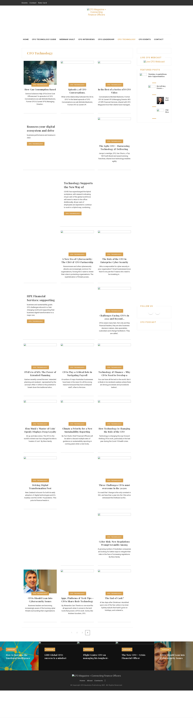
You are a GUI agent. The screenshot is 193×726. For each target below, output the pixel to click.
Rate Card (42, 3)
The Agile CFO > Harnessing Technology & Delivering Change (114, 149)
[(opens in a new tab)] (40, 73)
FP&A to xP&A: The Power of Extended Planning (40, 374)
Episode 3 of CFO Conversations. (77, 91)
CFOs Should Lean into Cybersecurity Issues (40, 600)
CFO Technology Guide (44, 39)
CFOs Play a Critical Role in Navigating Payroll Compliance (77, 375)
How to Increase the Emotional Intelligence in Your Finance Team (18, 658)
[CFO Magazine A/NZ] (96, 13)
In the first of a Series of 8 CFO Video (114, 91)
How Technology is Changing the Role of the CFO (114, 430)
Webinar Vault (67, 39)
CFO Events (145, 39)
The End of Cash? (114, 598)
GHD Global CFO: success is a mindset (55, 656)
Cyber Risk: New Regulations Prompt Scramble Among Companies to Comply (114, 544)
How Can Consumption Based (40, 89)
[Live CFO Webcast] (154, 61)
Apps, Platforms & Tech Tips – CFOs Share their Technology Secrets (77, 601)
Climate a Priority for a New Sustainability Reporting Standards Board (77, 431)
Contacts (98, 681)
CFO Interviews (86, 39)
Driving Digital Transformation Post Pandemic (40, 488)
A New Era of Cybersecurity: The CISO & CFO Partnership (77, 261)
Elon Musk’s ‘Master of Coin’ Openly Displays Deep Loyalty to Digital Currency (40, 431)
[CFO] (96, 675)
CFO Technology (126, 39)
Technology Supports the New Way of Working (78, 187)
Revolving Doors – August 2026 (162, 88)
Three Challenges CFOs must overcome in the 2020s (114, 487)
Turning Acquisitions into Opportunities (157, 75)
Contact (33, 3)
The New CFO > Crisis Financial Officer (133, 656)
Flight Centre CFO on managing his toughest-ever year (95, 658)
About (90, 681)
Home (26, 39)
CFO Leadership (106, 39)
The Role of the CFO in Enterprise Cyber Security (114, 261)
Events (25, 3)
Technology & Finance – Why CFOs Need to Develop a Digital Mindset (114, 375)
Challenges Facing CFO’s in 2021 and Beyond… (114, 317)
